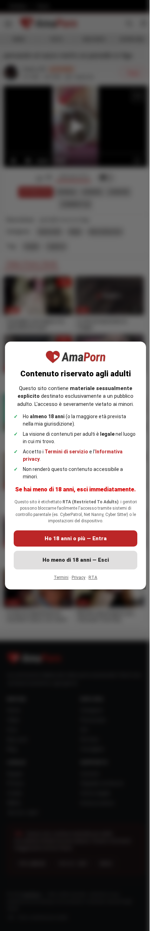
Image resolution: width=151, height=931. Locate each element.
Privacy (76, 581)
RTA (90, 581)
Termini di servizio (66, 447)
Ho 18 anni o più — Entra (73, 543)
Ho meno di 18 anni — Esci (73, 564)
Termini (58, 581)
